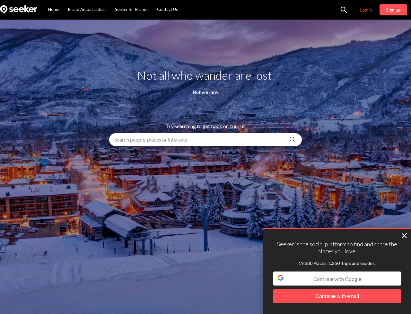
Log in (366, 10)
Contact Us (167, 9)
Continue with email (337, 296)
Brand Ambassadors (87, 9)
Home (53, 9)
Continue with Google (337, 279)
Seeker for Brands (131, 9)
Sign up (393, 10)
